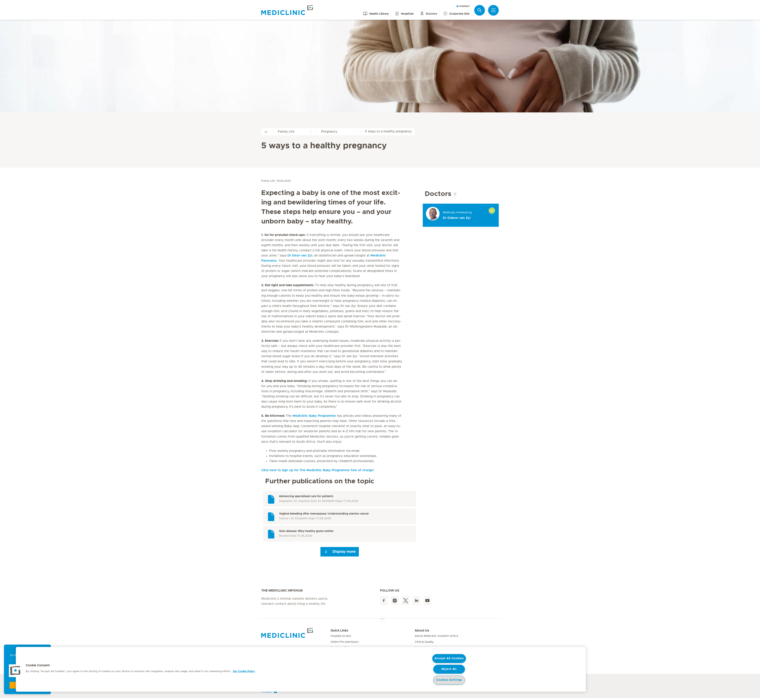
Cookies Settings (449, 680)
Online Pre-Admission (345, 642)
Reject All (449, 669)
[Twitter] (405, 600)
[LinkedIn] (416, 600)
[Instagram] (395, 600)
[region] (301, 669)
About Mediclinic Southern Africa (436, 636)
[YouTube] (427, 600)
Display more (344, 552)
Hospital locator (341, 636)
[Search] (479, 10)
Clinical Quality (424, 642)
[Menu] (493, 10)
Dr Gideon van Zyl (456, 217)
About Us (422, 630)
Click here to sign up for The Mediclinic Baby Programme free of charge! (317, 470)
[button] (15, 670)
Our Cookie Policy (244, 671)
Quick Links (339, 630)
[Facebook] (384, 600)
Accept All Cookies (449, 658)
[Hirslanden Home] (296, 633)
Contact (464, 6)
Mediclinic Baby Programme (315, 415)
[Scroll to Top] (382, 618)
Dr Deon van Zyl (299, 255)
